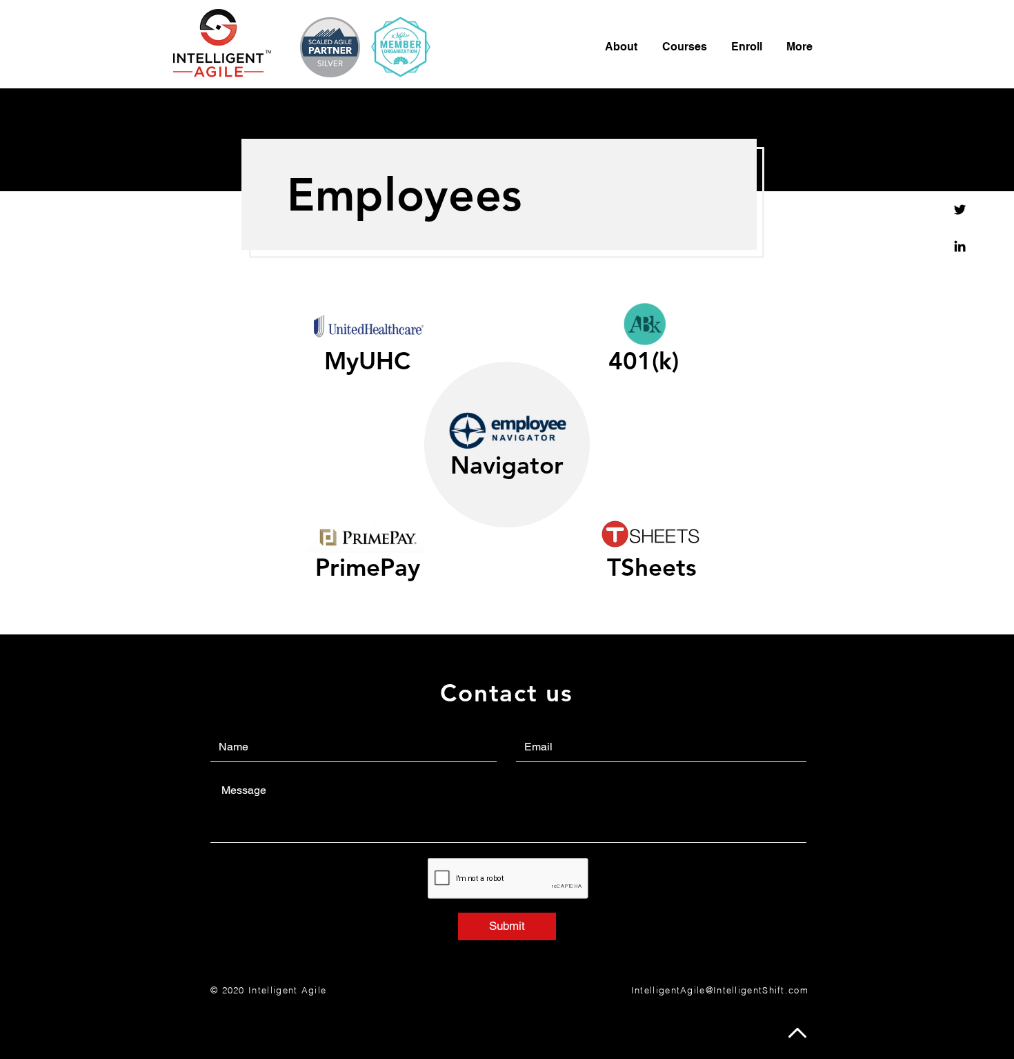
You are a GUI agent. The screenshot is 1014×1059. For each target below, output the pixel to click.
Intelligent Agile (287, 989)
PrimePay (367, 567)
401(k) (643, 361)
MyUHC (367, 361)
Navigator (507, 465)
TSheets (652, 567)
